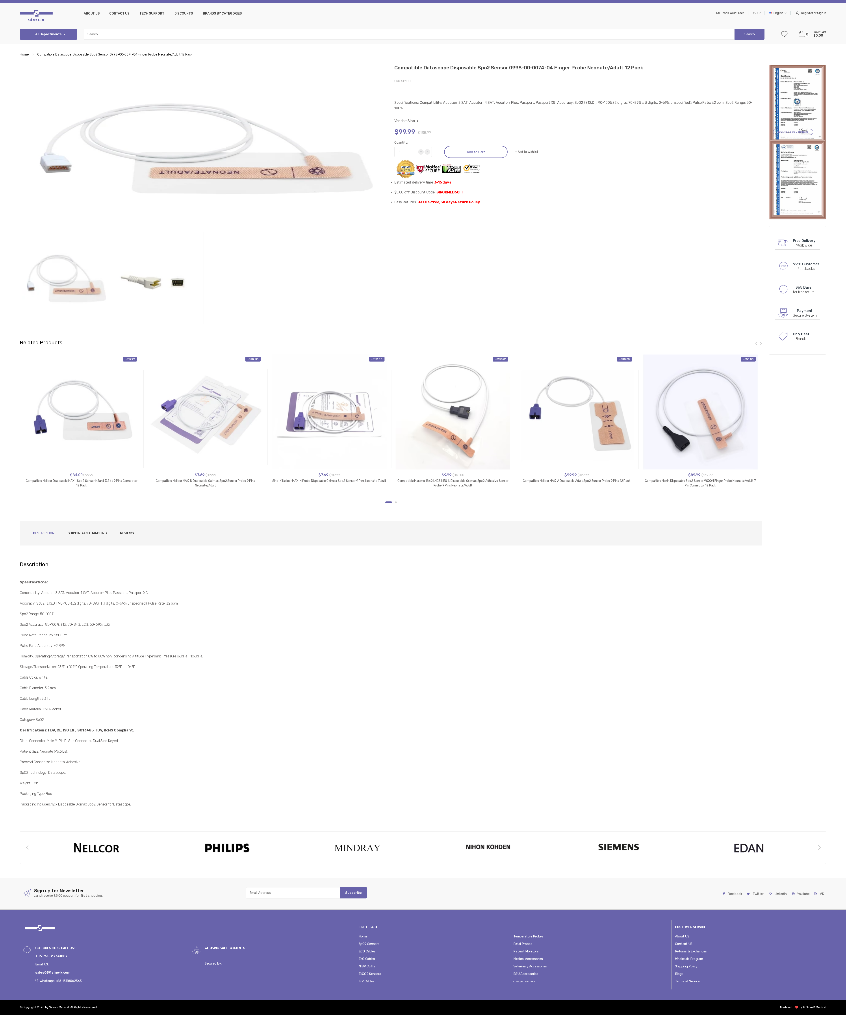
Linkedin (780, 894)
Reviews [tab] (127, 533)
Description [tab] (43, 533)
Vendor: (400, 121)
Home (24, 54)
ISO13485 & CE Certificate (793, 131)
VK (821, 894)
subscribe (353, 893)
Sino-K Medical (815, 1007)
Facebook (734, 894)
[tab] (87, 533)
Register (807, 13)
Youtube (803, 894)
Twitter (758, 894)
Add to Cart (476, 152)
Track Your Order (732, 13)
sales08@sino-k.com (52, 972)
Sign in (821, 13)
